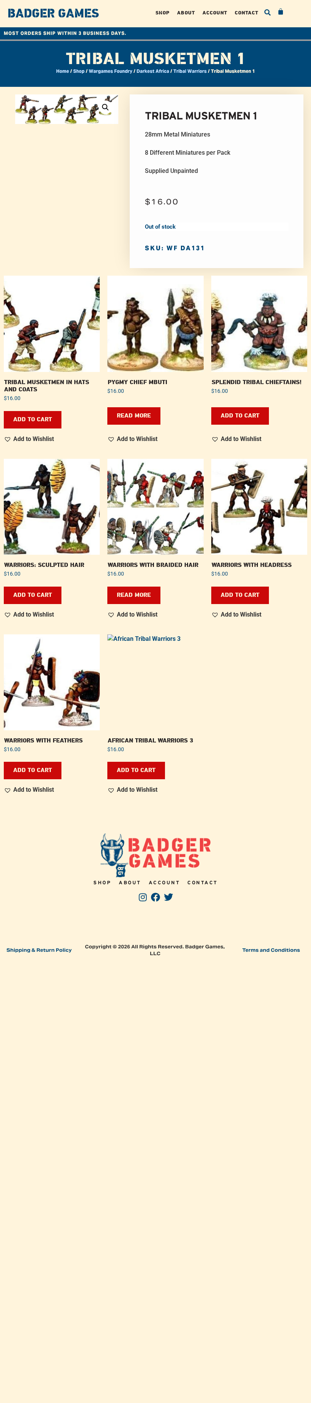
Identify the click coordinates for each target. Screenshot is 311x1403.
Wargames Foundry (110, 71)
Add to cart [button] (32, 420)
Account (215, 12)
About (186, 12)
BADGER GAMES (53, 14)
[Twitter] (168, 896)
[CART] (281, 11)
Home (62, 71)
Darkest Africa (153, 71)
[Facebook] (155, 896)
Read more (134, 416)
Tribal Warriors (190, 71)
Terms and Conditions (271, 950)
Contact (246, 12)
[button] (267, 12)
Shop (163, 12)
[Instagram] (142, 896)
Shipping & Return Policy (39, 950)
